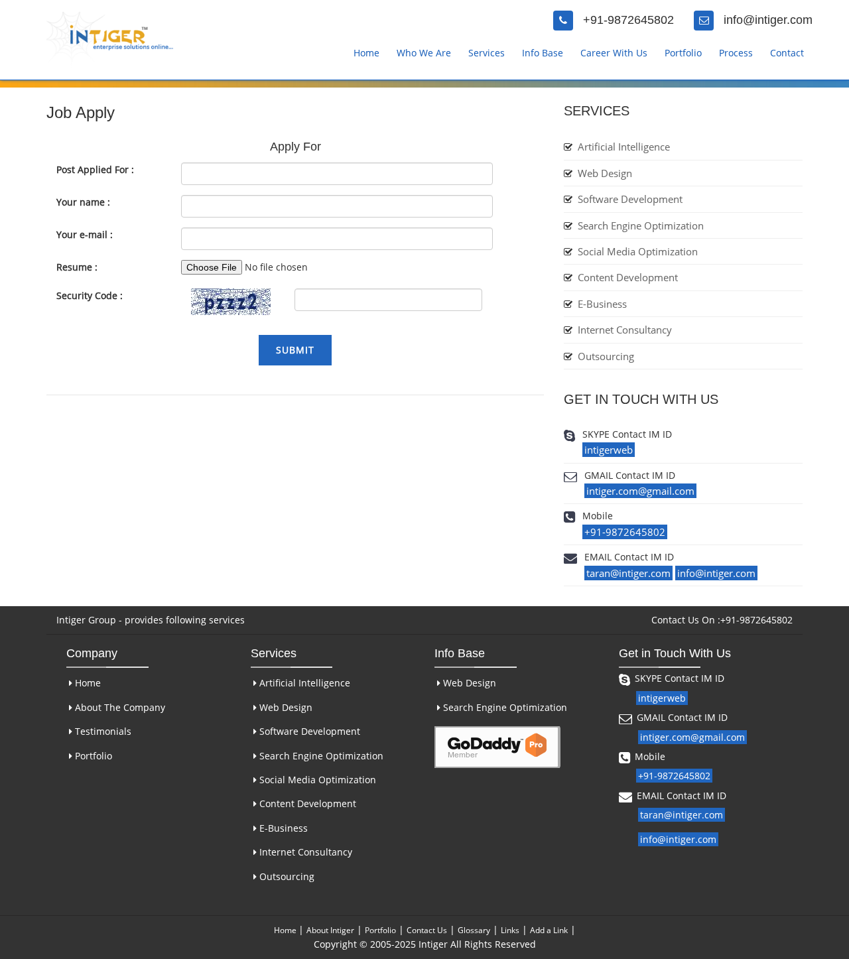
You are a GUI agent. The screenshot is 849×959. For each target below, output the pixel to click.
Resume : (77, 267)
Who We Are (424, 52)
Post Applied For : (95, 169)
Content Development (628, 277)
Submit (295, 350)
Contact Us (427, 930)
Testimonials (101, 731)
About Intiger (330, 930)
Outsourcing (606, 356)
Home (366, 52)
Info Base (542, 52)
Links (510, 930)
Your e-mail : (84, 234)
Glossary (474, 930)
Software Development (630, 199)
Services (486, 52)
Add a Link (549, 930)
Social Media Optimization (638, 251)
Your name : (83, 202)
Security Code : (89, 295)
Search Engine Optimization (641, 225)
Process (736, 52)
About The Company (118, 707)
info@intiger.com (768, 20)
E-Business (602, 303)
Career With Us (613, 52)
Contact (787, 52)
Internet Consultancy (625, 329)
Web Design (605, 173)
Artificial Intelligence (624, 146)
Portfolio (683, 52)
